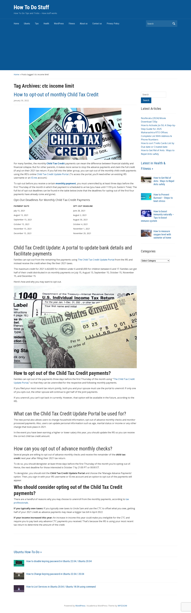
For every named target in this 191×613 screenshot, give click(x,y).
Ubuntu (27, 23)
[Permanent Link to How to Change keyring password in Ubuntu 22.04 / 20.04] (19, 575)
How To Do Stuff (31, 7)
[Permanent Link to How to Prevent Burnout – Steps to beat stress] (146, 196)
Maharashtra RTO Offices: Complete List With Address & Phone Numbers (156, 136)
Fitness (72, 23)
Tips (37, 23)
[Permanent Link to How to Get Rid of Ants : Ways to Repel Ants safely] (146, 179)
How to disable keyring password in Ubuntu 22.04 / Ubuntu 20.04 (59, 561)
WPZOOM (122, 605)
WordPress (59, 23)
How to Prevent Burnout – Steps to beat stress (163, 197)
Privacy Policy (113, 23)
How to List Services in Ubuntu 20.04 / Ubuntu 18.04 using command (61, 586)
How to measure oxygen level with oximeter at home (162, 234)
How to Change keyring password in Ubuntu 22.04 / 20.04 (55, 573)
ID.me (34, 177)
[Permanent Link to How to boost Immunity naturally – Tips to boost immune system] (146, 213)
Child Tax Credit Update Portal (53, 174)
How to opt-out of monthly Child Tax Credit (56, 95)
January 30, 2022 (21, 100)
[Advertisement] (95, 49)
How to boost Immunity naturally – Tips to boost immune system (157, 216)
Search (174, 23)
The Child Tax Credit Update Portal (96, 259)
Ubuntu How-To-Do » (28, 552)
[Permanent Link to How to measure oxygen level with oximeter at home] (146, 232)
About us (84, 23)
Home (16, 23)
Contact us (97, 23)
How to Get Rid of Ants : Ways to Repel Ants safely (164, 181)
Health (46, 23)
